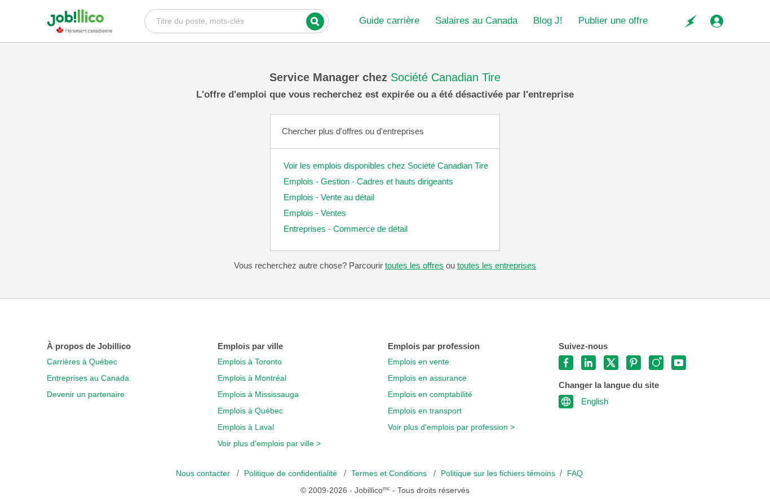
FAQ (575, 473)
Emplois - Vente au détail (329, 197)
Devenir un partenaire (86, 394)
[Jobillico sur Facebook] (566, 362)
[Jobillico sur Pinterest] (633, 362)
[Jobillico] (80, 21)
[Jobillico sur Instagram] (656, 362)
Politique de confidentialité (291, 473)
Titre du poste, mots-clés (236, 20)
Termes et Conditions (390, 473)
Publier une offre (613, 20)
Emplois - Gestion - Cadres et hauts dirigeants (368, 181)
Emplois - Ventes (315, 213)
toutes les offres (414, 265)
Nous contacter (204, 473)
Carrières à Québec (82, 362)
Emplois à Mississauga (258, 394)
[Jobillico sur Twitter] (611, 362)
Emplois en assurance (427, 378)
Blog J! (548, 20)
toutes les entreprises (496, 265)
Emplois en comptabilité (430, 394)
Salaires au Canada (476, 20)
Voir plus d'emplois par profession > (451, 427)
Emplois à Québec (250, 411)
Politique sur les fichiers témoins (498, 473)
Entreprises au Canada (88, 378)
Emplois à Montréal (252, 378)
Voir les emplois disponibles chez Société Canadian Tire (386, 165)
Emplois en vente (418, 362)
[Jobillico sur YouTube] (678, 362)
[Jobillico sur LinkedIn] (588, 362)
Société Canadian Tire (446, 77)
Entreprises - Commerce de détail (346, 229)
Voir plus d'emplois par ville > (269, 443)
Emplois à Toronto (250, 362)
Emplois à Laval (246, 427)
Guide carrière (389, 20)
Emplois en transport (425, 411)
